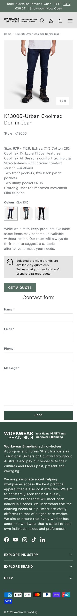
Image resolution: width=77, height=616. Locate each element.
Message (10, 368)
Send (38, 415)
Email (8, 329)
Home (7, 34)
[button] (60, 20)
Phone (9, 348)
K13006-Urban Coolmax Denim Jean (37, 34)
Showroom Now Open (46, 8)
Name (8, 309)
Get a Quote (20, 288)
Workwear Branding (25, 612)
